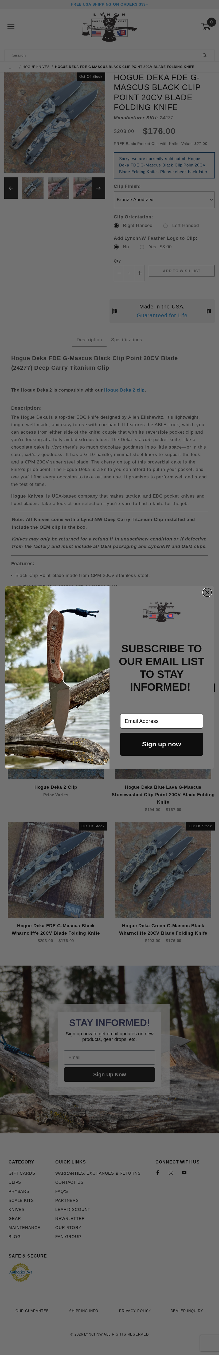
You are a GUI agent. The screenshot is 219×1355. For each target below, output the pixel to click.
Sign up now (161, 744)
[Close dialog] (207, 592)
